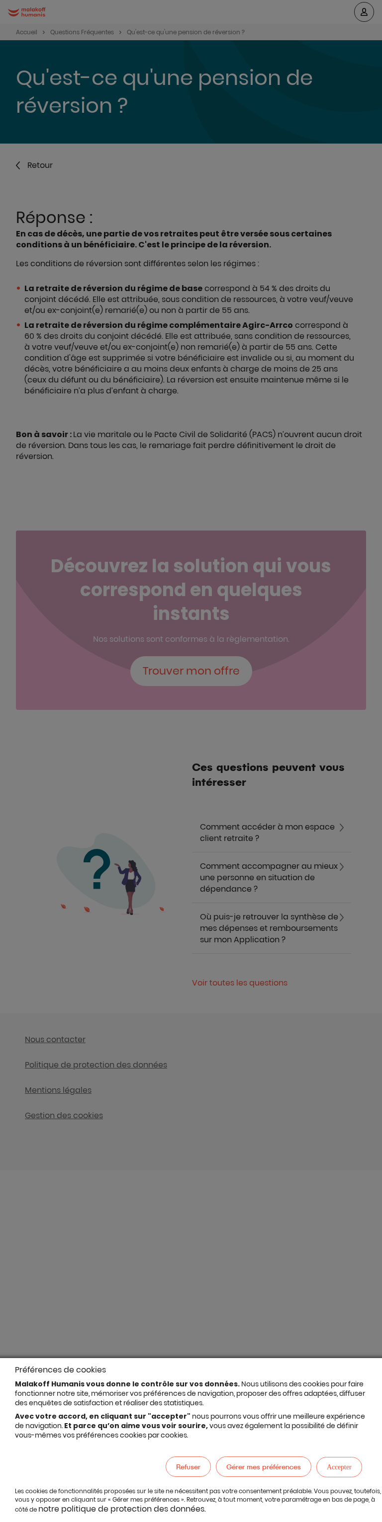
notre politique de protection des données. (122, 1509)
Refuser (188, 1466)
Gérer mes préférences (263, 1466)
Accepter (339, 1467)
